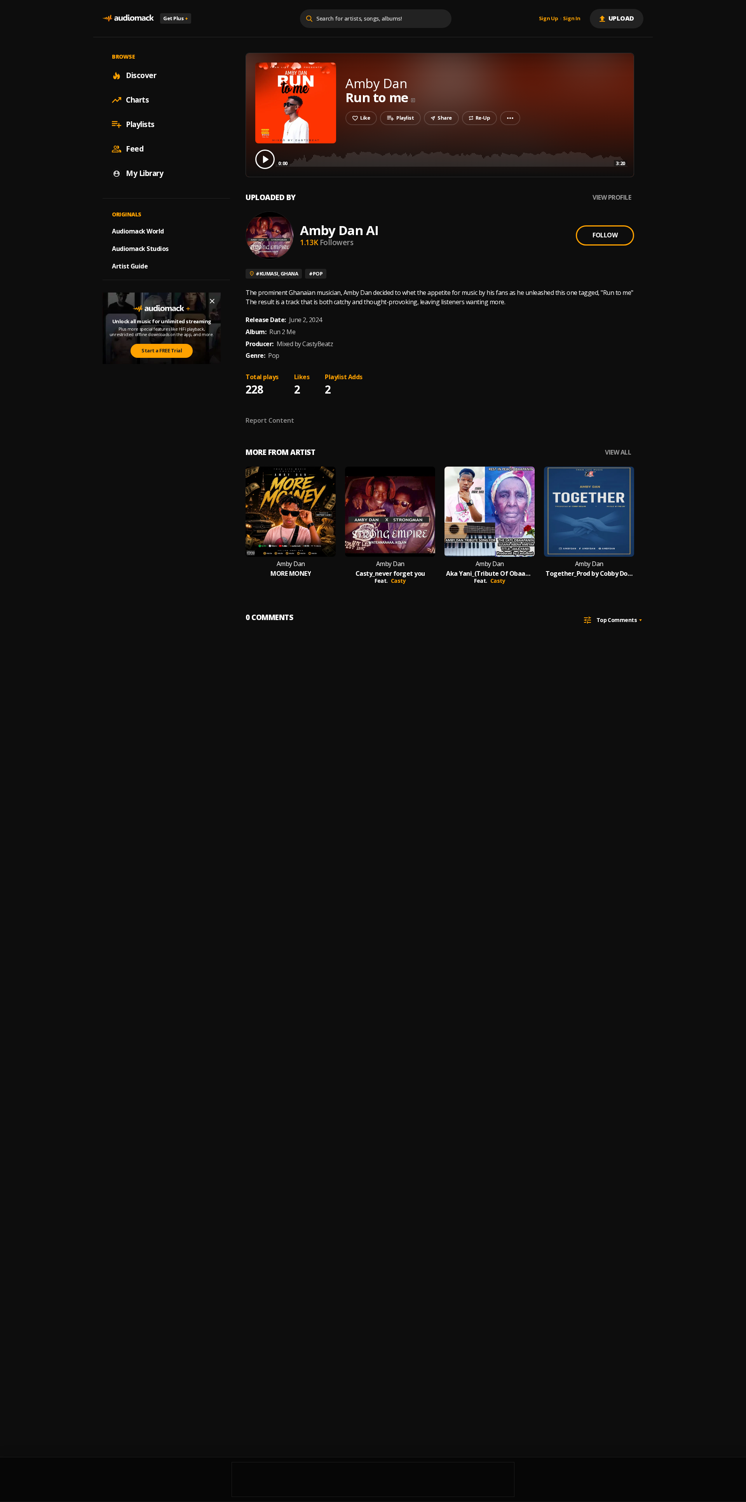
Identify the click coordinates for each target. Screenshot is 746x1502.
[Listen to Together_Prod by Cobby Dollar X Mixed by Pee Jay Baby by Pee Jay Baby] (589, 512)
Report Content (270, 420)
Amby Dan (291, 564)
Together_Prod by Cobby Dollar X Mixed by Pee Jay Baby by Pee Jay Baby (589, 574)
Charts (137, 100)
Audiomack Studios (140, 248)
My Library (144, 173)
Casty (398, 580)
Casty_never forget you (390, 574)
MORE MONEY (290, 574)
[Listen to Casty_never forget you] (390, 512)
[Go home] (128, 18)
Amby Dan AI (339, 230)
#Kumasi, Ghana (277, 273)
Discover (141, 75)
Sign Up (548, 19)
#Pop (315, 273)
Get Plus (175, 18)
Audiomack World (138, 231)
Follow (605, 235)
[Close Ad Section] (212, 301)
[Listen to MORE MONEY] (291, 512)
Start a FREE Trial (161, 350)
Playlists (140, 124)
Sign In (571, 19)
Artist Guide (130, 266)
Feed (134, 149)
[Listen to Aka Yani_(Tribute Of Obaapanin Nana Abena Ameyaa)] (489, 512)
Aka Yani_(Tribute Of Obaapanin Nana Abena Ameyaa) (489, 574)
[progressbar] (451, 159)
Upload (621, 18)
